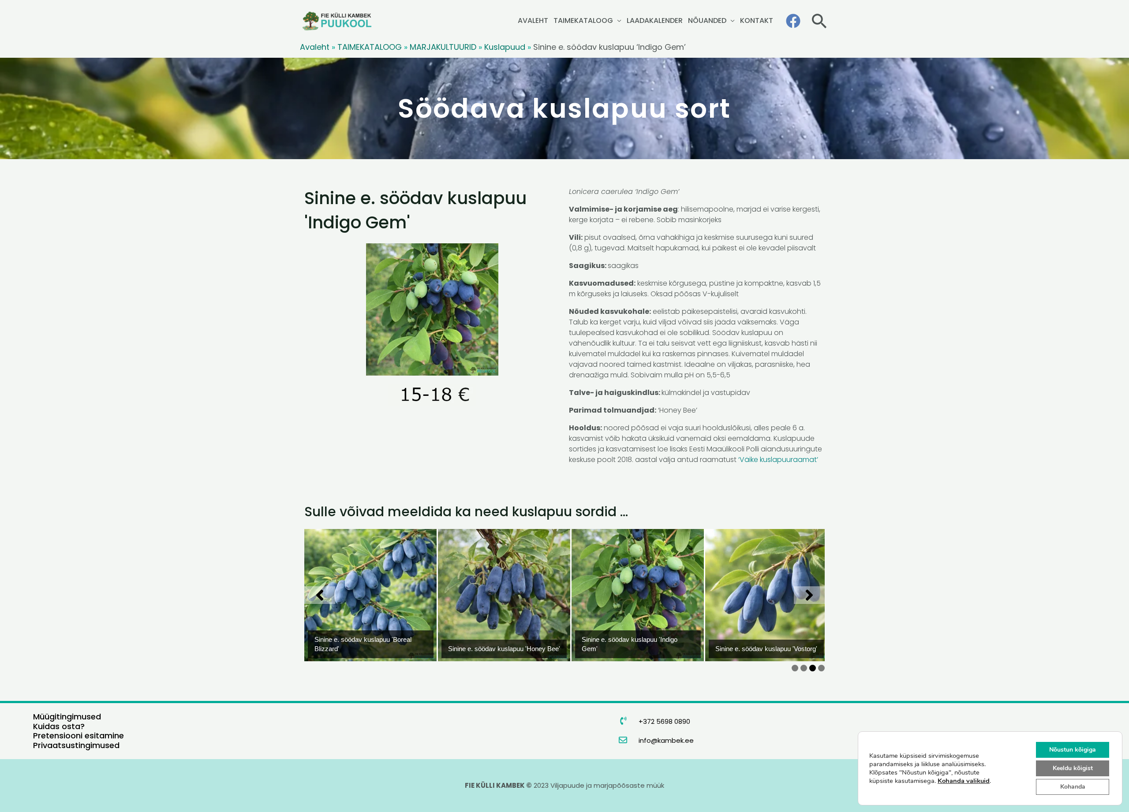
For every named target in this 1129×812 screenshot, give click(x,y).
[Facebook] (793, 21)
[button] (819, 21)
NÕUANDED (707, 20)
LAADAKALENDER (655, 20)
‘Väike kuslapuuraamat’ (779, 459)
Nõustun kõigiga (1072, 749)
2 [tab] (803, 668)
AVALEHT (533, 20)
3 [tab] (812, 668)
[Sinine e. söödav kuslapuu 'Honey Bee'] (491, 595)
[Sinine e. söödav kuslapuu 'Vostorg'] (758, 595)
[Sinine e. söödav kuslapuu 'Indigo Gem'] (625, 595)
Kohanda (1072, 786)
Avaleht (314, 46)
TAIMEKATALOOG (583, 20)
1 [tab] (795, 668)
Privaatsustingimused (76, 745)
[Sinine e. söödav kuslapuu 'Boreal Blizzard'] (358, 595)
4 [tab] (821, 668)
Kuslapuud (504, 46)
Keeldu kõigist (1073, 768)
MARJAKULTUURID (443, 46)
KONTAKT (756, 20)
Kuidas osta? (59, 726)
